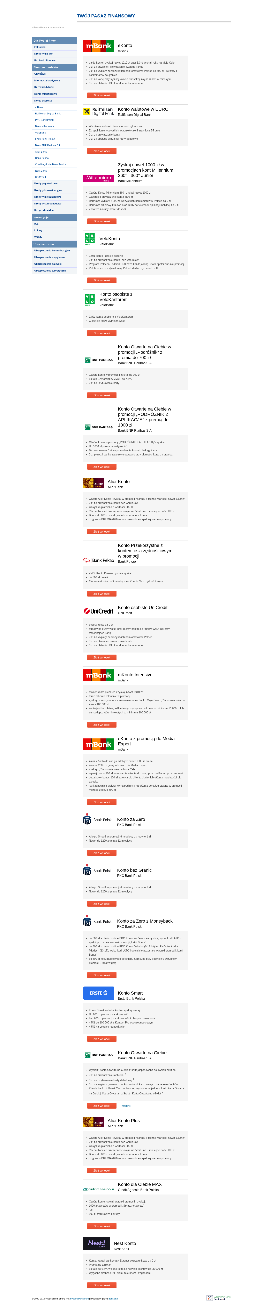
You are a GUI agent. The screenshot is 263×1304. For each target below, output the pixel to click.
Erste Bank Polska (45, 139)
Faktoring (39, 47)
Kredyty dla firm (43, 53)
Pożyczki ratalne (44, 210)
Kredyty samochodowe (47, 203)
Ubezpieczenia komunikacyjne (52, 250)
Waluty (38, 237)
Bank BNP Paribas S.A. (48, 145)
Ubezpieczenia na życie (48, 263)
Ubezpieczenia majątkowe (49, 257)
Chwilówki (40, 73)
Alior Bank (41, 151)
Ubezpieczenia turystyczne (50, 270)
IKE (36, 223)
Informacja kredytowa (47, 80)
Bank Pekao (42, 158)
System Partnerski (79, 1298)
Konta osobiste (57, 27)
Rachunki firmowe (44, 60)
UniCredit (40, 177)
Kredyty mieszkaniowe (47, 196)
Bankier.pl (113, 1298)
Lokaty (38, 230)
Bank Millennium (44, 126)
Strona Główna (40, 27)
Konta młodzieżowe (45, 93)
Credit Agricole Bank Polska (50, 164)
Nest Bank (41, 170)
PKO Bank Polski (44, 120)
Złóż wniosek (101, 95)
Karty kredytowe (44, 87)
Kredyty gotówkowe (46, 183)
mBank (39, 107)
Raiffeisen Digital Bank (48, 113)
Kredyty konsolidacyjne (48, 190)
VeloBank (40, 132)
